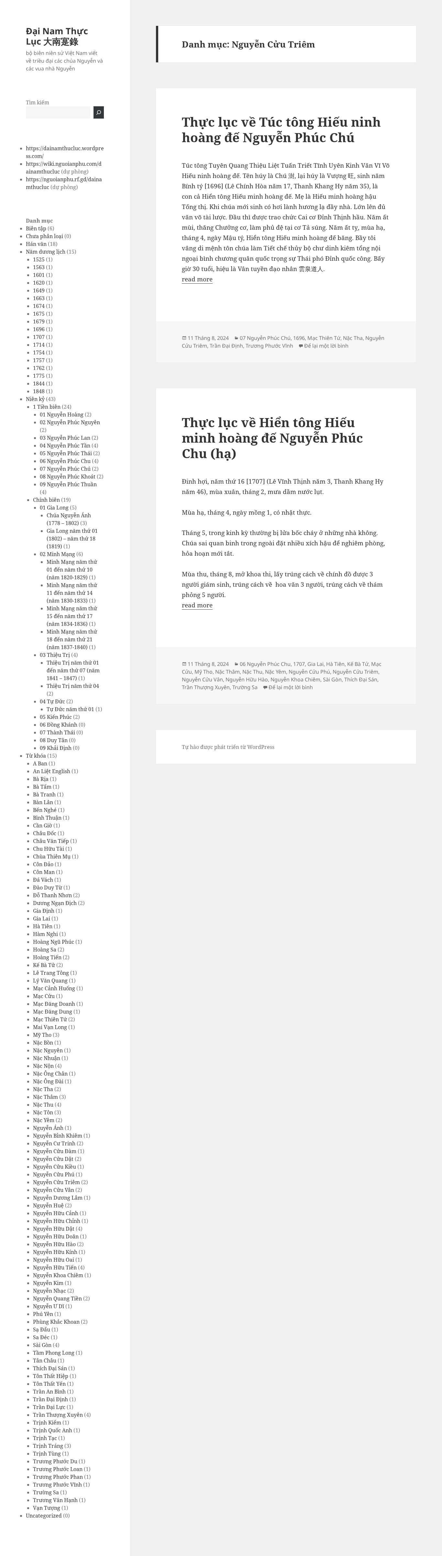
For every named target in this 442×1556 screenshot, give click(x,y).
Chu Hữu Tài (48, 848)
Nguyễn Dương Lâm (58, 1197)
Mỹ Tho (42, 1034)
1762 (39, 368)
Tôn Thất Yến (49, 1383)
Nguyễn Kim (48, 1283)
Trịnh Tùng (47, 1453)
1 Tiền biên (47, 406)
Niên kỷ (35, 399)
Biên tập (36, 228)
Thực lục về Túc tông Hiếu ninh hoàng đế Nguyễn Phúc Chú (281, 129)
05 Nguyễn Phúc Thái (66, 453)
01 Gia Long (54, 507)
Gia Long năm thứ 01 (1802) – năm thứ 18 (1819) (72, 538)
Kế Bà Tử (44, 965)
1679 (39, 321)
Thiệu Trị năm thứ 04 (73, 685)
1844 (39, 383)
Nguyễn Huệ (48, 1205)
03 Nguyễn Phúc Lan (65, 437)
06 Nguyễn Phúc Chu (65, 461)
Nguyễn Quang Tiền (57, 1298)
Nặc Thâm (45, 1096)
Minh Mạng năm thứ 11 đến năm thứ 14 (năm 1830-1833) (72, 593)
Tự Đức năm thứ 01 (70, 709)
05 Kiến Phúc (56, 716)
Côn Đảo (43, 864)
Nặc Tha (43, 1089)
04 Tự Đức (52, 701)
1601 (39, 275)
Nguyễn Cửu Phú (53, 1174)
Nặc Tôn (43, 1112)
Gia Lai (41, 918)
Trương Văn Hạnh (55, 1500)
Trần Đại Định (50, 1399)
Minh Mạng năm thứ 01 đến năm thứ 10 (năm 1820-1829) (72, 569)
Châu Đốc (44, 833)
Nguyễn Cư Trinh (54, 1143)
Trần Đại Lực (49, 1407)
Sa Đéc (41, 1337)
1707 (39, 337)
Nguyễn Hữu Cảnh (55, 1213)
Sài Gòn (42, 1345)
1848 (39, 391)
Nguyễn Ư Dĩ (48, 1306)
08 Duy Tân (54, 740)
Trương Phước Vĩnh (57, 1484)
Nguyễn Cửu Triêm (56, 1182)
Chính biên (46, 499)
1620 (39, 282)
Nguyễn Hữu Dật (53, 1228)
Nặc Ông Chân (50, 1073)
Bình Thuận (47, 817)
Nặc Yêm (43, 1120)
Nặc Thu (43, 1104)
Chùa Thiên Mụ (52, 856)
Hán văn (36, 243)
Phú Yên (43, 1314)
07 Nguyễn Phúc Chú (65, 468)
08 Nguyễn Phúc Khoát (67, 476)
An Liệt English (51, 771)
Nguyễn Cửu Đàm (54, 1151)
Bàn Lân (43, 802)
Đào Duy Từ (47, 887)
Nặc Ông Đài (48, 1081)
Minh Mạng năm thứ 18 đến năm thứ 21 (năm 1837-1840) (72, 639)
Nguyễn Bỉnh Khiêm (57, 1135)
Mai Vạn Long (50, 1027)
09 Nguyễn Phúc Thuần (68, 484)
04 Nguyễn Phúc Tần (65, 445)
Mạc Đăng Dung (52, 1011)
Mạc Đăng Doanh (54, 1003)
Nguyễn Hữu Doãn (56, 1236)
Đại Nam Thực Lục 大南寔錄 (57, 36)
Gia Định (43, 910)
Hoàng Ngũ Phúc (53, 941)
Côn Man (44, 872)
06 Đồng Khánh (58, 724)
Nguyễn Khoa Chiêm (58, 1275)
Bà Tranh (44, 794)
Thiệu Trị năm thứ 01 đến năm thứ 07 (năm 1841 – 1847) (73, 670)
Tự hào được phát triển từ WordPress (228, 747)
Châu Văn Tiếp (51, 841)
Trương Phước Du (55, 1461)
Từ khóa (36, 755)
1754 (39, 352)
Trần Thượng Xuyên (58, 1414)
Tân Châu (44, 1360)
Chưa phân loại (44, 236)
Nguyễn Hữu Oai (53, 1259)
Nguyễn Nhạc (49, 1290)
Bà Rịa (41, 779)
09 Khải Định (56, 748)
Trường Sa (46, 1492)
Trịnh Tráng (48, 1445)
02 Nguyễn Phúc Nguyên (70, 422)
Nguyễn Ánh (48, 1127)
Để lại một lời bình (326, 345)
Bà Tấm (42, 786)
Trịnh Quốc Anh (52, 1430)
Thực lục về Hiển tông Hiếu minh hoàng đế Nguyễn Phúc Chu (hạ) (272, 438)
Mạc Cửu (44, 996)
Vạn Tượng (46, 1507)
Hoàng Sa (44, 949)
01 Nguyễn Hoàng (61, 414)
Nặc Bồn (43, 1042)
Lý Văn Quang (50, 980)
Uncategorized (44, 1515)
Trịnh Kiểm (47, 1422)
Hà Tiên (42, 926)
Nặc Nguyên (48, 1050)
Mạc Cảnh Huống (54, 988)
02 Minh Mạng (57, 554)
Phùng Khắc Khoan (56, 1321)
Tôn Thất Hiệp (50, 1376)
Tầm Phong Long (53, 1352)
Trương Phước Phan (58, 1476)
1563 (39, 267)
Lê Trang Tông (51, 972)
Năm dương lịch (45, 251)
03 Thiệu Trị (55, 654)
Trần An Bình (49, 1391)
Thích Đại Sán (50, 1368)
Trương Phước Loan (58, 1469)
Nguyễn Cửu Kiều (54, 1166)
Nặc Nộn (43, 1065)
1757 (39, 360)
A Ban (40, 763)
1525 (39, 259)
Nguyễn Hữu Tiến (55, 1267)
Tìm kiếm (37, 102)
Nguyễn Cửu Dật (53, 1158)
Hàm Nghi (45, 934)
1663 (39, 298)
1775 (39, 375)
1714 (39, 344)
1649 (39, 290)
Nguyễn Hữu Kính (55, 1252)
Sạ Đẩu (41, 1329)
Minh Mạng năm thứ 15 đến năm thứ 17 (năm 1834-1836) (72, 616)
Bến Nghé (45, 810)
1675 (39, 313)
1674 (39, 306)
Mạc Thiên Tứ (50, 1019)
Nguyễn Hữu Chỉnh (56, 1221)
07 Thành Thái (57, 732)
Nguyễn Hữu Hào (54, 1244)
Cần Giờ (42, 825)
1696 (39, 329)
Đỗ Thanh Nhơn (52, 895)
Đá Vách (43, 879)
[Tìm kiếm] (99, 112)
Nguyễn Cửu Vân (53, 1189)
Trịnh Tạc (45, 1438)
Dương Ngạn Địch (55, 903)
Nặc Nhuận (46, 1058)
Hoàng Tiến (47, 957)
